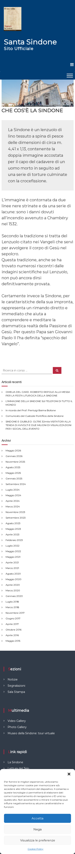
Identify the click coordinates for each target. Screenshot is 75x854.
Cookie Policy (35, 848)
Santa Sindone (30, 41)
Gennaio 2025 (14, 478)
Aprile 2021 (12, 562)
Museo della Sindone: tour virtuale (31, 733)
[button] (69, 774)
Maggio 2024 (13, 495)
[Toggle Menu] (70, 75)
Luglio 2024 (13, 489)
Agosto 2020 (13, 573)
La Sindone (15, 762)
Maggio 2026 (13, 450)
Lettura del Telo (18, 768)
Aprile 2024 (13, 500)
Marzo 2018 (12, 607)
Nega (37, 829)
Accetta (37, 818)
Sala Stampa (16, 692)
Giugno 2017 (13, 618)
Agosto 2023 (13, 523)
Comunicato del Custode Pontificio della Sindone (35, 415)
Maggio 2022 (13, 551)
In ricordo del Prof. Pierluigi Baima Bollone (31, 410)
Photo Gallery (17, 727)
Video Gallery (17, 721)
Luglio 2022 (12, 545)
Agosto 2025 (13, 467)
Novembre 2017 (15, 612)
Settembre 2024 (16, 484)
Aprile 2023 (12, 534)
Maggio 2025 (13, 472)
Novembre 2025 (15, 461)
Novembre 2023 (15, 512)
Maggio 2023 (13, 528)
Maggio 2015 (13, 640)
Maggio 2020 (13, 579)
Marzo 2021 (12, 568)
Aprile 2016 (12, 635)
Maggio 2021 (13, 556)
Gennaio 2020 (14, 596)
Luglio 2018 (12, 601)
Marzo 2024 (13, 506)
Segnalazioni (16, 685)
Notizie (13, 679)
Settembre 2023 (16, 517)
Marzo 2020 (13, 590)
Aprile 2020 (13, 584)
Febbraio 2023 (14, 540)
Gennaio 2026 (14, 456)
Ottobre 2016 (13, 629)
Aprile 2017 (12, 624)
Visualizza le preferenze (37, 840)
